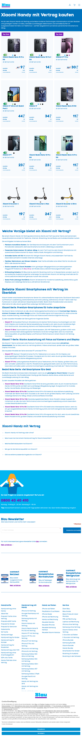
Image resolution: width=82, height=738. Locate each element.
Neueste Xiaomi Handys (51, 632)
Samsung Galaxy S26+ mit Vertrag (30, 665)
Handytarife (6, 605)
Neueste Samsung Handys (49, 629)
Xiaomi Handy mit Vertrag (28, 625)
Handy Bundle (68, 648)
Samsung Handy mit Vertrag (29, 620)
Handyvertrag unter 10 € (10, 650)
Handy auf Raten (49, 605)
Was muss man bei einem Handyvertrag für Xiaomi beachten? (28, 438)
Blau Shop (27, 269)
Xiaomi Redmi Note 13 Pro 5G (15, 414)
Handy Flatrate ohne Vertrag (8, 661)
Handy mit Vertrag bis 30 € (30, 682)
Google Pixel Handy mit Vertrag (30, 615)
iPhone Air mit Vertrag (30, 649)
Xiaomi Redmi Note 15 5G (14, 384)
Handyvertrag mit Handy (29, 606)
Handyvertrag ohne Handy (8, 610)
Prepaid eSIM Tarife (8, 621)
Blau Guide (67, 611)
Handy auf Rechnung (50, 619)
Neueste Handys (48, 622)
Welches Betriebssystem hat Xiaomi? (18, 444)
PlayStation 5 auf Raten (50, 611)
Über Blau (66, 609)
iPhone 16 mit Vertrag (29, 651)
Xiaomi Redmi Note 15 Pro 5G (15, 391)
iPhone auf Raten (48, 609)
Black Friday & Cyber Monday (70, 615)
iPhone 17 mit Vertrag (29, 641)
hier (37, 541)
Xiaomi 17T (9, 354)
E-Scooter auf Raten (70, 635)
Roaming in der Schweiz (72, 656)
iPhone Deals (47, 614)
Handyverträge (7, 635)
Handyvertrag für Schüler (7, 641)
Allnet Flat (4, 614)
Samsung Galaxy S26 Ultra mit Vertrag (29, 655)
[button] (5, 55)
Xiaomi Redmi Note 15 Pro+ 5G (16, 399)
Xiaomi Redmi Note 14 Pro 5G (15, 407)
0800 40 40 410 (15, 500)
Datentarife (5, 629)
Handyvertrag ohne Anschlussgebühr (8, 654)
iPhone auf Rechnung (50, 617)
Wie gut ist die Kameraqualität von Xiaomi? (21, 449)
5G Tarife (4, 632)
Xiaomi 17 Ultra (10, 330)
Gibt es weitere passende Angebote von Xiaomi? (23, 455)
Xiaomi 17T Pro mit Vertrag (28, 637)
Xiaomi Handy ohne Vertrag (70, 631)
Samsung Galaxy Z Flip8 (30, 674)
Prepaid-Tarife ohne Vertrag (8, 617)
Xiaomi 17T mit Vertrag (30, 633)
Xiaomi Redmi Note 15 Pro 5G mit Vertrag (30, 629)
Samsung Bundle (69, 643)
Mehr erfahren (6, 545)
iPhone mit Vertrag (29, 611)
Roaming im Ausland (70, 653)
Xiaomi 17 (8, 322)
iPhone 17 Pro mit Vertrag (28, 645)
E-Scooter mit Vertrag (71, 637)
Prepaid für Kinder (8, 624)
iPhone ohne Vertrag (70, 624)
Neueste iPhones (48, 625)
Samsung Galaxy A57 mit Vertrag (29, 670)
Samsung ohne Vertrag (71, 627)
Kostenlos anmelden (73, 530)
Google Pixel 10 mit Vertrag (28, 678)
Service (66, 605)
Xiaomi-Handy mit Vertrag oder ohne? (19, 433)
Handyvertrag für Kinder (10, 637)
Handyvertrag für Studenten (7, 646)
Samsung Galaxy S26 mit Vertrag (29, 660)
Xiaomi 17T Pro (10, 362)
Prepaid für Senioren (9, 627)
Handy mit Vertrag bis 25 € (30, 687)
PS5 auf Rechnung (69, 619)
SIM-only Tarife (6, 658)
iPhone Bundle (68, 640)
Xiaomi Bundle (68, 645)
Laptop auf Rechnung (71, 622)
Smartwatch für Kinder (71, 651)
